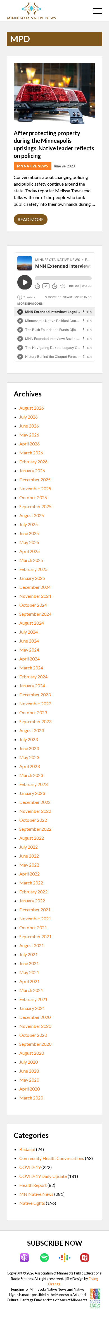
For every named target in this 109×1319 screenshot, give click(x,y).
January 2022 (32, 900)
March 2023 (31, 775)
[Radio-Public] (85, 1257)
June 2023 (29, 748)
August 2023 (31, 730)
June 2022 (29, 855)
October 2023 (33, 712)
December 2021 (35, 909)
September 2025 (35, 506)
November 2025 (35, 488)
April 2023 (29, 766)
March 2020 (31, 1097)
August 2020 (31, 1053)
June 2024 (29, 640)
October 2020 (33, 1035)
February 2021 (33, 999)
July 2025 (28, 524)
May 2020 (29, 1079)
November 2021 (35, 918)
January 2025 (32, 578)
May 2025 (29, 542)
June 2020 (29, 1070)
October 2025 (33, 497)
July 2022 (28, 846)
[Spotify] (44, 1257)
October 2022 (33, 820)
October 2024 (33, 605)
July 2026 (28, 416)
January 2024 (32, 685)
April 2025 (29, 551)
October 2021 (33, 927)
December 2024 (35, 587)
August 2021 (31, 945)
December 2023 (35, 694)
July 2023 (28, 739)
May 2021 (29, 972)
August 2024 (31, 622)
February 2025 (33, 569)
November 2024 (35, 596)
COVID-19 (30, 1167)
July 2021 (28, 954)
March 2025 (31, 560)
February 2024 (33, 676)
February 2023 (33, 784)
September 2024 (35, 614)
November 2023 (35, 703)
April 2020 (29, 1088)
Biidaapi (27, 1149)
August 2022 (31, 838)
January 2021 (32, 1008)
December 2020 (35, 1017)
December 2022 (35, 802)
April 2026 (29, 443)
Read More (31, 221)
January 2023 (32, 793)
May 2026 (29, 434)
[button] (98, 11)
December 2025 (35, 479)
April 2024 (29, 658)
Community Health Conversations (51, 1158)
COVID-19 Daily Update (43, 1176)
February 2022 (33, 891)
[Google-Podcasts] (64, 1257)
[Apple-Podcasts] (24, 1257)
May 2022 (29, 864)
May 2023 (29, 757)
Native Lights (32, 1203)
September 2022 (35, 829)
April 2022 (29, 873)
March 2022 (31, 882)
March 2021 (31, 990)
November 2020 (35, 1026)
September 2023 (35, 721)
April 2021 (29, 981)
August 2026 (31, 407)
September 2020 (35, 1044)
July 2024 (28, 631)
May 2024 (29, 649)
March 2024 (31, 667)
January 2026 (32, 470)
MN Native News (32, 166)
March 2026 (31, 452)
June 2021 (29, 963)
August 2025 (31, 515)
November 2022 (35, 811)
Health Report (33, 1185)
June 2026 (29, 425)
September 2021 (35, 936)
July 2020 (28, 1061)
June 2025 (29, 533)
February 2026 (33, 461)
